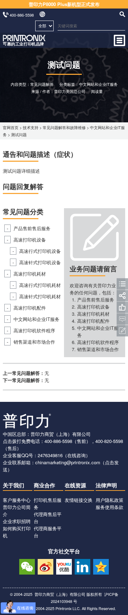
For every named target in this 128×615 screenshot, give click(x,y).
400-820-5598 (109, 441)
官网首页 (10, 127)
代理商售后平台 (48, 518)
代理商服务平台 (48, 532)
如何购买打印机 (17, 532)
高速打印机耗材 (30, 273)
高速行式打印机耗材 (40, 285)
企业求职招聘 (17, 521)
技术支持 (30, 127)
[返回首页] (24, 44)
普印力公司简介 (17, 510)
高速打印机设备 (30, 239)
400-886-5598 (58, 441)
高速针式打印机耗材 (40, 296)
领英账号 (82, 566)
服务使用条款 (109, 507)
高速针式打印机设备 (40, 262)
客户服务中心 (17, 500)
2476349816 (50, 455)
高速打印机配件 (30, 307)
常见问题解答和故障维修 (64, 127)
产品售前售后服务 (32, 228)
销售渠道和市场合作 (34, 341)
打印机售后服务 (48, 503)
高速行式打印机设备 (40, 251)
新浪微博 (45, 566)
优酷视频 (64, 566)
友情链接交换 (78, 500)
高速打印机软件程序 (34, 330)
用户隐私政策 (109, 500)
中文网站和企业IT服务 (36, 319)
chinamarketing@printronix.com (67, 462)
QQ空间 (101, 566)
